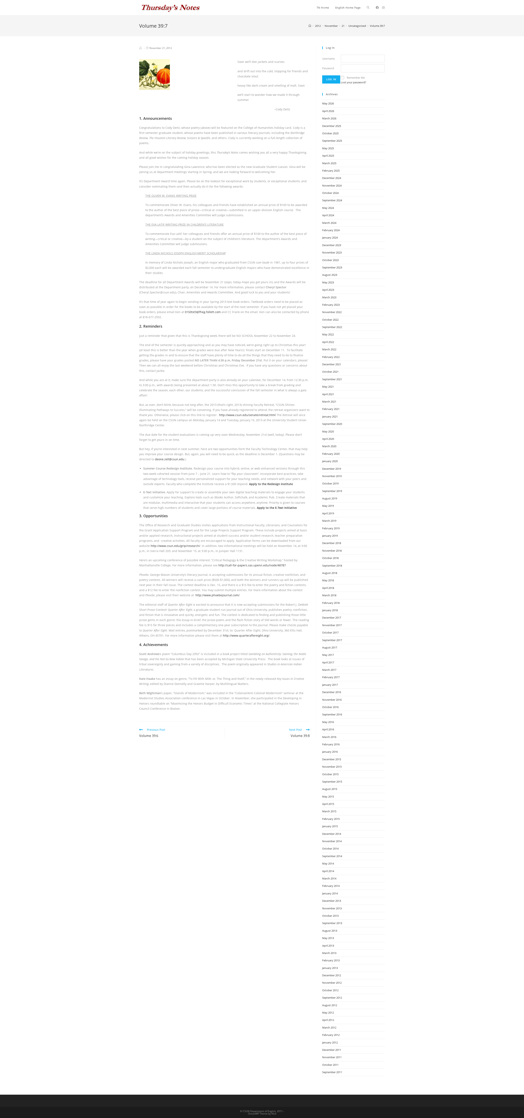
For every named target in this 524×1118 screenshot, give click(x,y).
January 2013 (330, 968)
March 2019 (329, 521)
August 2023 (329, 275)
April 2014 (328, 871)
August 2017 (329, 647)
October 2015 (330, 774)
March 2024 (329, 223)
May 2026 (328, 103)
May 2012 (328, 1012)
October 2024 (330, 193)
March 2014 (329, 878)
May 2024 (328, 208)
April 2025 (328, 155)
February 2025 (331, 170)
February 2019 (331, 528)
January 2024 (330, 237)
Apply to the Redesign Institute (271, 484)
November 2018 (332, 550)
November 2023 (332, 252)
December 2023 (331, 245)
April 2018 (328, 588)
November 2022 (332, 312)
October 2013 (330, 916)
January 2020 (330, 461)
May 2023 (328, 282)
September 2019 (332, 491)
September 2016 (332, 714)
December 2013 (331, 901)
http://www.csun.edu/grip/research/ (175, 546)
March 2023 (329, 297)
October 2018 (330, 558)
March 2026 (329, 118)
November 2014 (332, 841)
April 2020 (328, 439)
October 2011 (330, 1065)
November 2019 (332, 476)
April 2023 (328, 290)
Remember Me (356, 77)
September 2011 (332, 1072)
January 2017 (330, 685)
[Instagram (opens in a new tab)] (383, 7)
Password (328, 68)
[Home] (309, 26)
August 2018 (329, 573)
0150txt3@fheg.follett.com (203, 312)
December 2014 (331, 834)
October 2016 (330, 707)
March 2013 (329, 953)
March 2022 (329, 349)
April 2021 (328, 394)
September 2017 (332, 640)
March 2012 (329, 1027)
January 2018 (330, 610)
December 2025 (331, 126)
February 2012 (331, 1035)
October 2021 (330, 371)
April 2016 (328, 729)
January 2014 (330, 893)
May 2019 (328, 506)
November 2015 (332, 766)
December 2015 (331, 759)
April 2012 (328, 1020)
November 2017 (332, 625)
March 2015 (329, 811)
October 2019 (330, 483)
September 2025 (332, 141)
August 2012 (329, 1005)
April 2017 (328, 662)
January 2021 (330, 416)
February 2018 (331, 603)
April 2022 (328, 342)
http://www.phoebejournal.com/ (217, 595)
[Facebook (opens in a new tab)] (377, 7)
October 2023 (330, 260)
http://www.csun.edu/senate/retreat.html (248, 415)
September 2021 (332, 379)
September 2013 (332, 923)
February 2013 (331, 960)
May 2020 (328, 431)
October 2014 (330, 848)
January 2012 (330, 1042)
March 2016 (329, 737)
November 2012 (332, 982)
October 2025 (330, 133)
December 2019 (331, 469)
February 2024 (331, 230)
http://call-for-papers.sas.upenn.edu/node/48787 (252, 565)
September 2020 (332, 424)
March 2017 (329, 670)
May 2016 (328, 722)
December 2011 (331, 1050)
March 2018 (329, 595)
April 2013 (328, 945)
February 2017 (331, 677)
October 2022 (330, 319)
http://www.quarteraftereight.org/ (246, 635)
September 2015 (332, 781)
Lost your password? (353, 82)
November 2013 (332, 908)
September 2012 (332, 997)
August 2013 (329, 930)
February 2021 (331, 409)
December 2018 (331, 543)
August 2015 (329, 789)
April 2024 (328, 215)
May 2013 (328, 938)
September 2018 (332, 565)
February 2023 (331, 305)
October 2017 (330, 632)
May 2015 (328, 796)
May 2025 (328, 148)
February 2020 (331, 454)
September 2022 (332, 327)
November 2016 (332, 700)
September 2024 (332, 200)
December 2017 (331, 617)
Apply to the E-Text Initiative (277, 508)
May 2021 (328, 386)
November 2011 (332, 1057)
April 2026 (328, 111)
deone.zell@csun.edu (169, 459)
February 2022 (331, 357)
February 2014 (331, 886)
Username (328, 58)
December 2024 (331, 178)
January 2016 (330, 752)
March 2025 (329, 163)
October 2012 (330, 990)
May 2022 (328, 334)
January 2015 (330, 826)
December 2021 (331, 364)
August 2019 (329, 498)
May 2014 (328, 863)
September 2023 (332, 267)
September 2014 (332, 856)
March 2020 (329, 446)
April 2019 (328, 513)
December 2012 (331, 975)
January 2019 (330, 536)
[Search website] (368, 7)
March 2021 (329, 401)
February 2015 (331, 819)
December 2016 (331, 692)
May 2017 (328, 655)
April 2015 (328, 804)
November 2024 (332, 185)
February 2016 (331, 744)
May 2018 (328, 580)
